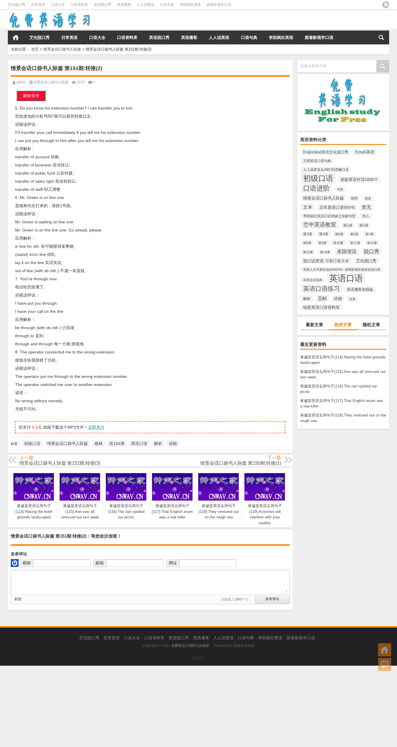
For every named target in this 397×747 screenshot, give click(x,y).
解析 (307, 299)
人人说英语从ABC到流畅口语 (326, 170)
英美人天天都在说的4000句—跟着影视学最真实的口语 (341, 269)
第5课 (339, 234)
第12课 (372, 243)
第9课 (322, 243)
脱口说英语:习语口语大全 (326, 260)
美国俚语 (347, 251)
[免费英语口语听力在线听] (49, 13)
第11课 (355, 243)
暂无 (366, 207)
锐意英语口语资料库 (321, 307)
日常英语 (38, 5)
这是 (352, 299)
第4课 (323, 234)
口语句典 (167, 5)
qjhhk (21, 82)
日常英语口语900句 (337, 207)
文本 (307, 207)
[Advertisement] (174, 706)
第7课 (369, 234)
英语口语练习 (321, 288)
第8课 (307, 243)
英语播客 (124, 5)
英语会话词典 (312, 280)
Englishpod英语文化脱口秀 (325, 152)
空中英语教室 (319, 225)
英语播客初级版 (360, 290)
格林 (98, 443)
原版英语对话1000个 (359, 179)
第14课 (325, 252)
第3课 (307, 234)
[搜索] (381, 37)
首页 (16, 37)
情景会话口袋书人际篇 (62, 49)
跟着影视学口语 (219, 5)
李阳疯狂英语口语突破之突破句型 (329, 216)
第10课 (338, 243)
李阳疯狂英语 (190, 5)
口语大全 (58, 5)
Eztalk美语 (364, 152)
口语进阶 (316, 188)
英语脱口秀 (102, 5)
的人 (365, 216)
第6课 (354, 234)
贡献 (322, 298)
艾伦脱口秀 (16, 5)
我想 (354, 198)
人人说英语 (145, 5)
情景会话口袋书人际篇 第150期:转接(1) (240, 463)
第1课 (347, 225)
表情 (18, 599)
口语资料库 (79, 5)
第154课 (116, 443)
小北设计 (198, 658)
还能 (338, 298)
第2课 (363, 225)
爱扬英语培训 (244, 646)
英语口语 (346, 278)
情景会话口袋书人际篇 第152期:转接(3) (59, 463)
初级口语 (318, 178)
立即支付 (96, 427)
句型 (340, 189)
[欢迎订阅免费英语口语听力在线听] (385, 4)
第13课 (308, 252)
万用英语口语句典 (317, 161)
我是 (368, 198)
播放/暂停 (31, 96)
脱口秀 (371, 251)
